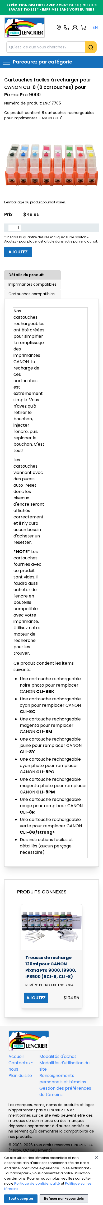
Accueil (16, 1056)
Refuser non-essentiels (64, 1198)
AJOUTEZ (36, 998)
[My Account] (75, 27)
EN (95, 27)
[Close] (96, 1157)
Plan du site (20, 1075)
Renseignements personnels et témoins (62, 1078)
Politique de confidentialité (37, 1183)
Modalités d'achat (57, 1056)
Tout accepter (20, 1198)
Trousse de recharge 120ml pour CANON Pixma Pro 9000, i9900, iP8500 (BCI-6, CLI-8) (50, 967)
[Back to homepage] (24, 27)
